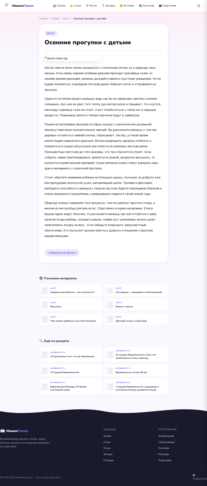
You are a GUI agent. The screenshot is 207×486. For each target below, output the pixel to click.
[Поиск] (198, 6)
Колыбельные (166, 436)
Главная (43, 18)
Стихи (107, 442)
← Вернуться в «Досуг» (62, 252)
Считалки (163, 448)
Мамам (55, 18)
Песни (107, 448)
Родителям (164, 460)
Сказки (107, 436)
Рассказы (163, 454)
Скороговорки (166, 442)
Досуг (66, 18)
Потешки (109, 460)
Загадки (108, 454)
